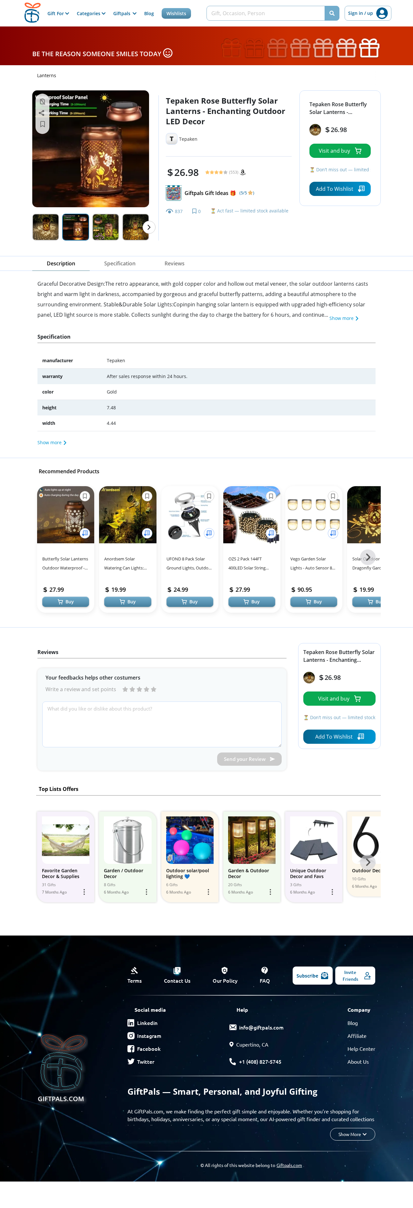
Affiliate (357, 1035)
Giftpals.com (289, 1165)
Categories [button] (89, 13)
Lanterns (46, 75)
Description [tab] (61, 263)
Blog (149, 13)
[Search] (332, 13)
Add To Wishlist (334, 188)
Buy (69, 602)
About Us (358, 1061)
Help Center (361, 1048)
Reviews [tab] (175, 263)
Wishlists (176, 13)
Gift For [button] (56, 13)
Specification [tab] (120, 263)
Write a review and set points (80, 689)
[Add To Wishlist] (85, 533)
